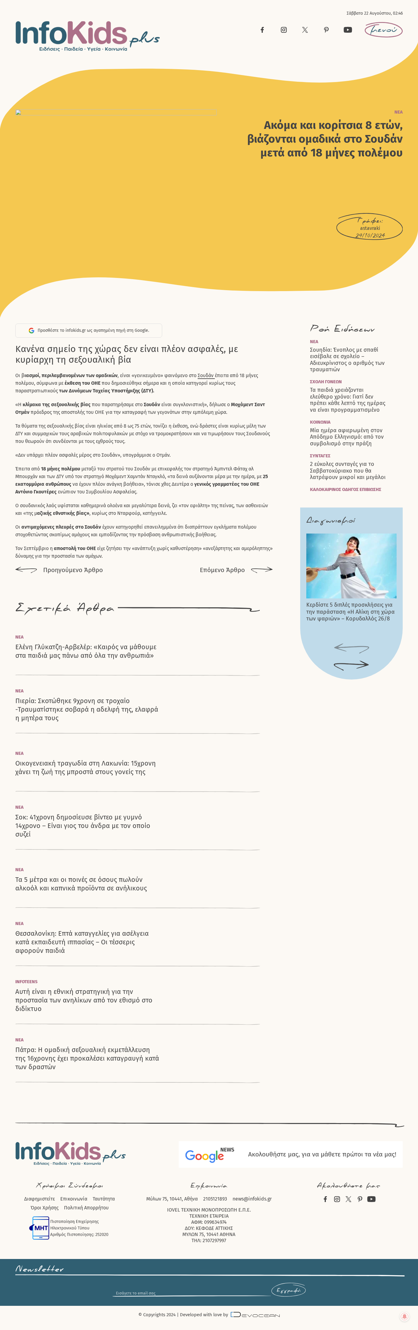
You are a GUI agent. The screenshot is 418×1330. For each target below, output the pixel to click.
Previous (351, 648)
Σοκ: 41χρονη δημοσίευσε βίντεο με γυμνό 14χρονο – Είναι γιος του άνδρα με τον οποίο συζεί (82, 825)
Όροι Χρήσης (44, 1208)
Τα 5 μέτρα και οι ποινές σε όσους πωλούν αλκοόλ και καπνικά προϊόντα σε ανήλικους (81, 883)
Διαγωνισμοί (330, 520)
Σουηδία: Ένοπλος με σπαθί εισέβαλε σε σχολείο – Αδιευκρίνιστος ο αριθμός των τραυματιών (347, 360)
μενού (383, 29)
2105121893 (215, 1199)
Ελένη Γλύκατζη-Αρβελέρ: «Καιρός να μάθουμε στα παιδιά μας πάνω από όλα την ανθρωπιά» (85, 651)
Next (351, 666)
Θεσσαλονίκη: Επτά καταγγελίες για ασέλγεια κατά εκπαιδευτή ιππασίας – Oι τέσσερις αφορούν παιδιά (82, 942)
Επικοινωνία (73, 1199)
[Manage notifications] (404, 1316)
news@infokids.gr (252, 1199)
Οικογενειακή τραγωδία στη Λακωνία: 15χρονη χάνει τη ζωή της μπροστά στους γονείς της (85, 767)
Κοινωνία (320, 422)
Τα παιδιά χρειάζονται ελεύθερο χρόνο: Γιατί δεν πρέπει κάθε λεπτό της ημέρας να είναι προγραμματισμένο (347, 400)
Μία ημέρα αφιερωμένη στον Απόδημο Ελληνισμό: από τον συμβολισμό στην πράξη (347, 437)
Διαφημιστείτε (39, 1199)
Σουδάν (206, 375)
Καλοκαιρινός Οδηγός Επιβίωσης (345, 489)
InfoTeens (26, 981)
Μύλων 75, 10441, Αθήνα (172, 1199)
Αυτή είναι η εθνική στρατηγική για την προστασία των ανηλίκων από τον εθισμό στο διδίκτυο (83, 1000)
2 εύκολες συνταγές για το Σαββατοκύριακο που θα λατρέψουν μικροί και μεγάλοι (348, 471)
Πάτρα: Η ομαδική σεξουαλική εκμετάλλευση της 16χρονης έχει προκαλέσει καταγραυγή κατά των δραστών (87, 1058)
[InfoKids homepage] (88, 36)
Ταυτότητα (104, 1199)
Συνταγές (320, 456)
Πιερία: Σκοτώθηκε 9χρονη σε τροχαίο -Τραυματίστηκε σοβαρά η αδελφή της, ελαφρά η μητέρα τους (86, 709)
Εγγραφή (288, 1290)
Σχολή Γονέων (326, 381)
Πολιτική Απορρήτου (86, 1208)
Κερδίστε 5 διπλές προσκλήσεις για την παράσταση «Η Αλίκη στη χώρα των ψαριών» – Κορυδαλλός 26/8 (350, 611)
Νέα (398, 112)
